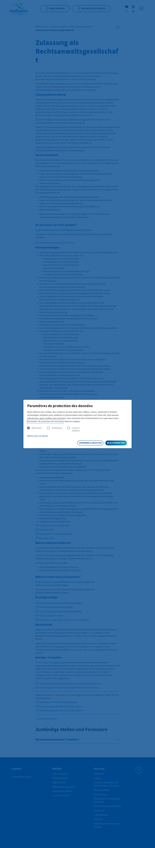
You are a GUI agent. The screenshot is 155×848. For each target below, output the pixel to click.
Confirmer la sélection (90, 443)
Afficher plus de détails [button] (37, 436)
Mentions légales (72, 421)
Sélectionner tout (116, 443)
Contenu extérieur (76, 429)
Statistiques (57, 428)
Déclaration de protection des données (45, 421)
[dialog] (77, 424)
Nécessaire (36, 428)
